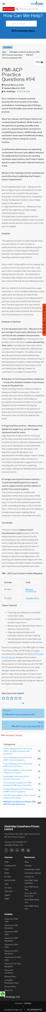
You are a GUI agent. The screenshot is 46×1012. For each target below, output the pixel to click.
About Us (8, 990)
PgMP (7, 895)
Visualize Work (32, 598)
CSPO (6, 873)
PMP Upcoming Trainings (11, 735)
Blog (27, 862)
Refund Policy (10, 976)
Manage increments (31, 590)
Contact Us (29, 877)
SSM (6, 884)
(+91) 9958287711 (19, 842)
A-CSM (7, 877)
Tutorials (28, 866)
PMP (6, 869)
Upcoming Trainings (33, 873)
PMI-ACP (8, 891)
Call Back (27, 1003)
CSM (6, 862)
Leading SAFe (10, 866)
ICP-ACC (8, 888)
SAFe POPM (9, 880)
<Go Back (7, 47)
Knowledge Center (32, 869)
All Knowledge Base (23, 30)
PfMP (6, 899)
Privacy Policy (10, 987)
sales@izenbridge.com (13, 845)
